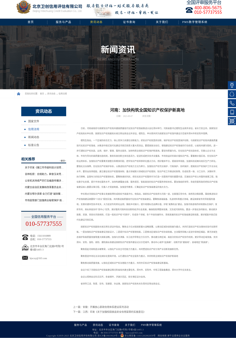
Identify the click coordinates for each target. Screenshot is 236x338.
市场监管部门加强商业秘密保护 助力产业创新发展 (52, 200)
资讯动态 (51, 94)
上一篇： (101, 307)
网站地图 (161, 336)
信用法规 (63, 94)
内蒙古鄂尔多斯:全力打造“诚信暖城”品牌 (47, 193)
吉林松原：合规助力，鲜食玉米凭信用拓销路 (49, 174)
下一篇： (109, 312)
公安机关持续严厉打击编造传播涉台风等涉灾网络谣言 (54, 180)
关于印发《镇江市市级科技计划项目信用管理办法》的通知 (56, 167)
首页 (31, 22)
